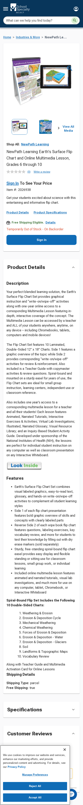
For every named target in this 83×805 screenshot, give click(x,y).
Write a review (42, 171)
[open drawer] (5, 9)
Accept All (35, 797)
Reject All (35, 786)
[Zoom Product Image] (70, 68)
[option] (19, 135)
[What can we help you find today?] (74, 20)
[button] (76, 9)
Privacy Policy (17, 766)
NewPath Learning (35, 144)
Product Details (17, 212)
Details (51, 222)
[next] (59, 129)
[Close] (64, 749)
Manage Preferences (35, 774)
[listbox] (32, 135)
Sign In (12, 183)
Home (7, 37)
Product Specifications (50, 212)
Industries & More (28, 37)
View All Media (68, 128)
